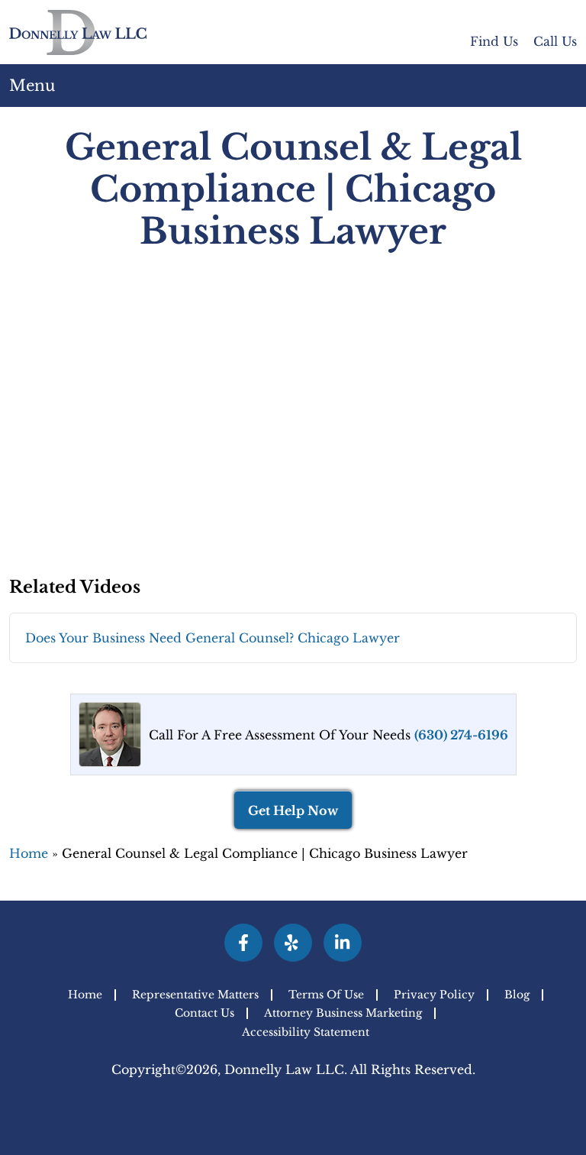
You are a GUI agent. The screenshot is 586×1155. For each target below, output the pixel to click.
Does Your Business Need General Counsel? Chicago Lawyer (212, 637)
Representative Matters (195, 995)
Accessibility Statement (305, 1032)
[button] (566, 85)
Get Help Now (293, 810)
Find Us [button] (494, 41)
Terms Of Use (326, 995)
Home (28, 853)
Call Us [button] (555, 41)
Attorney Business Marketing (343, 1013)
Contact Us (204, 1013)
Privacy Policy (434, 995)
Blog (517, 995)
